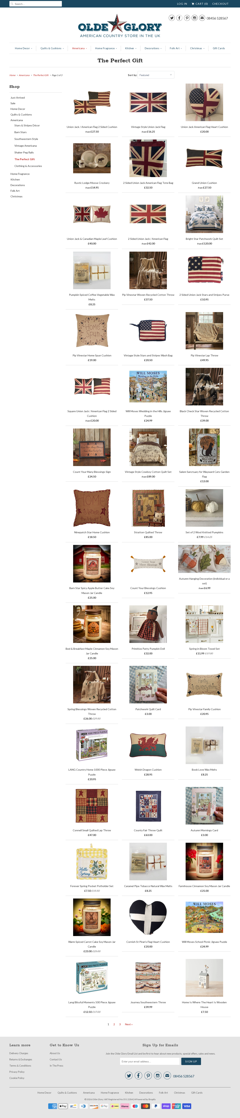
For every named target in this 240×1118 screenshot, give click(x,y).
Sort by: (133, 75)
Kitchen (129, 48)
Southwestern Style (26, 138)
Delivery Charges (18, 1053)
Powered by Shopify (146, 1099)
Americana (78, 48)
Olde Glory (97, 1099)
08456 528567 (217, 18)
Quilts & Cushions (51, 48)
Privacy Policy (17, 1071)
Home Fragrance (105, 48)
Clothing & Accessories (28, 165)
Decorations (152, 48)
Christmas (196, 48)
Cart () (201, 3)
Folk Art (174, 48)
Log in (182, 3)
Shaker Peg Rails (24, 152)
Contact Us (56, 1059)
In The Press (56, 1065)
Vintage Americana (25, 145)
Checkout (220, 3)
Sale (12, 103)
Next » (129, 1024)
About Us (55, 1053)
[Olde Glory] (120, 26)
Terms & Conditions (20, 1065)
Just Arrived (17, 97)
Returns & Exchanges (20, 1059)
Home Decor (22, 48)
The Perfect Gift (120, 60)
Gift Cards (219, 48)
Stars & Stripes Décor (27, 125)
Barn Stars (20, 132)
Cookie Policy (16, 1078)
